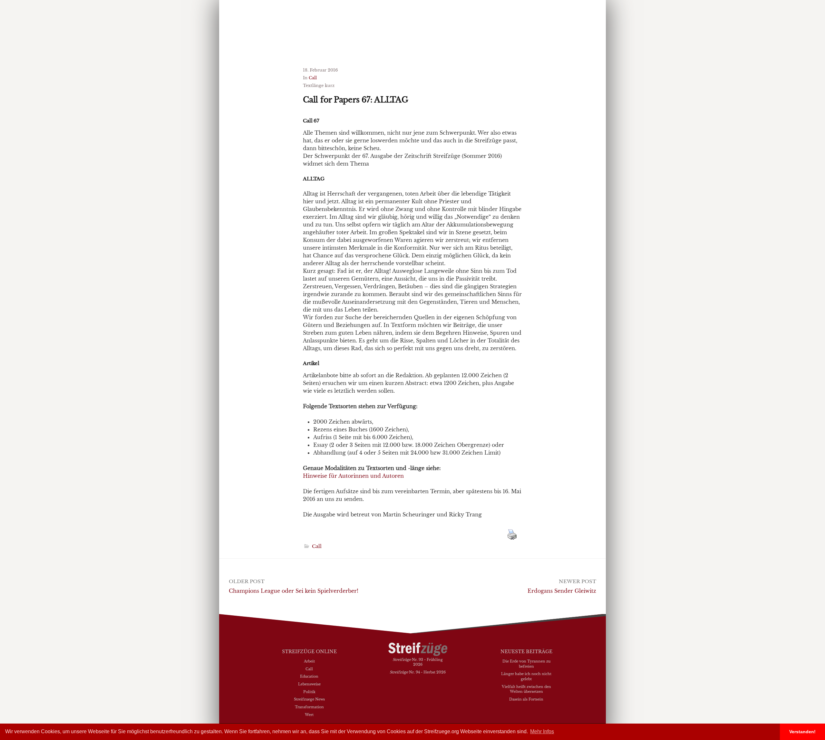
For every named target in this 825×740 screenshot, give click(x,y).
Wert (309, 714)
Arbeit (309, 661)
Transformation (309, 707)
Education (309, 676)
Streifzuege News (309, 699)
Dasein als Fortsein (526, 699)
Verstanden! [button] (802, 731)
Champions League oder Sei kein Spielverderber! (293, 591)
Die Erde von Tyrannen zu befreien (526, 663)
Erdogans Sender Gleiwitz (562, 591)
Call (313, 77)
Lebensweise (309, 684)
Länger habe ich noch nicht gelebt (526, 676)
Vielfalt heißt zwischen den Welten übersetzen (526, 689)
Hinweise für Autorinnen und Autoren (353, 476)
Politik (309, 691)
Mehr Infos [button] (542, 731)
